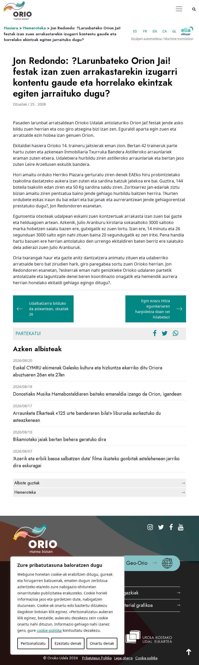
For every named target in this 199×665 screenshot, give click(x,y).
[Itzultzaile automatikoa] (187, 31)
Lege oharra (123, 658)
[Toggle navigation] (179, 9)
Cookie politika (146, 658)
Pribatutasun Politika (97, 658)
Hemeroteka (34, 28)
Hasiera (11, 28)
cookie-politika (49, 630)
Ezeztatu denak (68, 643)
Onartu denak (102, 643)
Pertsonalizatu (33, 643)
